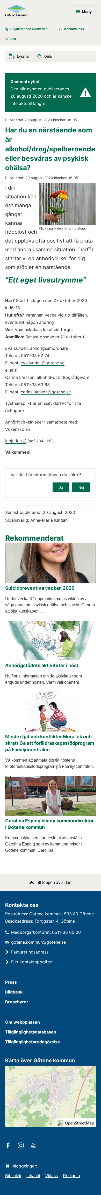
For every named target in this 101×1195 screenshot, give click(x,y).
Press (11, 982)
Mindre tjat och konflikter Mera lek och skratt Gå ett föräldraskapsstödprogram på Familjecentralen (49, 743)
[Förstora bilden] (67, 223)
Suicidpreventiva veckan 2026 (40, 588)
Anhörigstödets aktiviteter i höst (41, 665)
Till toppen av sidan (53, 882)
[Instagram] (21, 1146)
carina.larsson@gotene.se (46, 391)
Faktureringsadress (29, 952)
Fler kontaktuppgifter (32, 961)
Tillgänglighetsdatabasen (30, 1032)
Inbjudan (15, 440)
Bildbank (14, 992)
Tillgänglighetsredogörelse (32, 1041)
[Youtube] (34, 1146)
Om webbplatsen (22, 1022)
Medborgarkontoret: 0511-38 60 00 (46, 932)
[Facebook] (9, 1146)
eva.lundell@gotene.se (42, 362)
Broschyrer (16, 1001)
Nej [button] (81, 487)
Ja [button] (61, 487)
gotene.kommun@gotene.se (38, 942)
